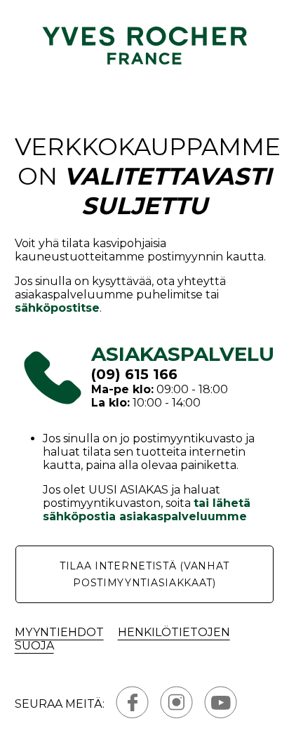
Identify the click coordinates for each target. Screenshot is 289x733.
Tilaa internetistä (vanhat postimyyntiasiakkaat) (144, 574)
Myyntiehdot (59, 632)
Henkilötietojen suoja (122, 639)
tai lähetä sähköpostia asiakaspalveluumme (146, 509)
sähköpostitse (57, 308)
